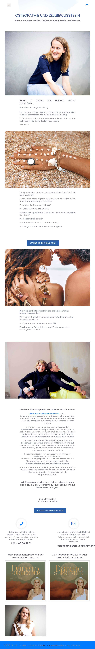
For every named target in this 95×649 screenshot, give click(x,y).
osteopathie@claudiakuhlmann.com (73, 545)
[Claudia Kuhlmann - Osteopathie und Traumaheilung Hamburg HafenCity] (9, 5)
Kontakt (41, 645)
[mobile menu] (87, 5)
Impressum (52, 645)
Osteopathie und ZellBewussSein (44, 413)
